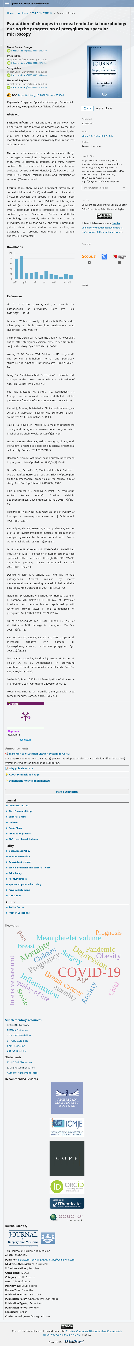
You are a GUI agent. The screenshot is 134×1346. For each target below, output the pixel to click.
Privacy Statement (19, 889)
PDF (89, 108)
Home (10, 13)
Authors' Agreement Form (22, 1072)
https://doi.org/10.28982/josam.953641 (41, 95)
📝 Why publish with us (19, 768)
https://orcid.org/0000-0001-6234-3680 (29, 51)
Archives (23, 13)
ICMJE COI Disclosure (19, 1062)
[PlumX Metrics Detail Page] (25, 716)
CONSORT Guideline (19, 1035)
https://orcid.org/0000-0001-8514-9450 (29, 87)
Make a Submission (67, 791)
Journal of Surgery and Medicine (30, 3)
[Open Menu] (6, 3)
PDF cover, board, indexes (23, 839)
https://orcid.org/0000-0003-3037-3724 (29, 63)
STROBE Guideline (17, 1040)
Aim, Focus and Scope (21, 811)
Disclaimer (15, 895)
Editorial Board (17, 816)
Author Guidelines (19, 912)
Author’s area (16, 907)
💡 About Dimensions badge (22, 774)
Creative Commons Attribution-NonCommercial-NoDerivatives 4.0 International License (102, 228)
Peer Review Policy (19, 856)
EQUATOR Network (18, 1025)
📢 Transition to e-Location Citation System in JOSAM (37, 753)
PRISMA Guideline (17, 1030)
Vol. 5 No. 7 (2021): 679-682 (97, 135)
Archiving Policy (18, 878)
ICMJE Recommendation (21, 1067)
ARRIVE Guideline (17, 1051)
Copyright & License (20, 862)
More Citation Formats (96, 187)
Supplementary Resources (23, 1020)
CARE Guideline (16, 1046)
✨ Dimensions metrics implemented (27, 780)
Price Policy (15, 873)
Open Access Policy (19, 850)
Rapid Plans (15, 828)
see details (25, 739)
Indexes (13, 822)
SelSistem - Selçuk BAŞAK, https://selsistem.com (46, 1259)
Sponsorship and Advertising (25, 884)
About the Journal (19, 805)
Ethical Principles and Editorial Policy (29, 867)
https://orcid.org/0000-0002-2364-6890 (29, 75)
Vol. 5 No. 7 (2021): (42, 13)
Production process (20, 833)
